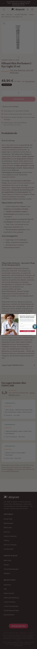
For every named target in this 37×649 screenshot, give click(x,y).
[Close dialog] (35, 315)
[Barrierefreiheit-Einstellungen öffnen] (35, 326)
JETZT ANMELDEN (27, 331)
